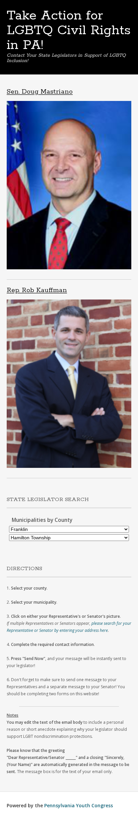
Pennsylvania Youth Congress (78, 805)
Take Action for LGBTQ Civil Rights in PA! (69, 30)
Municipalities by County (42, 520)
